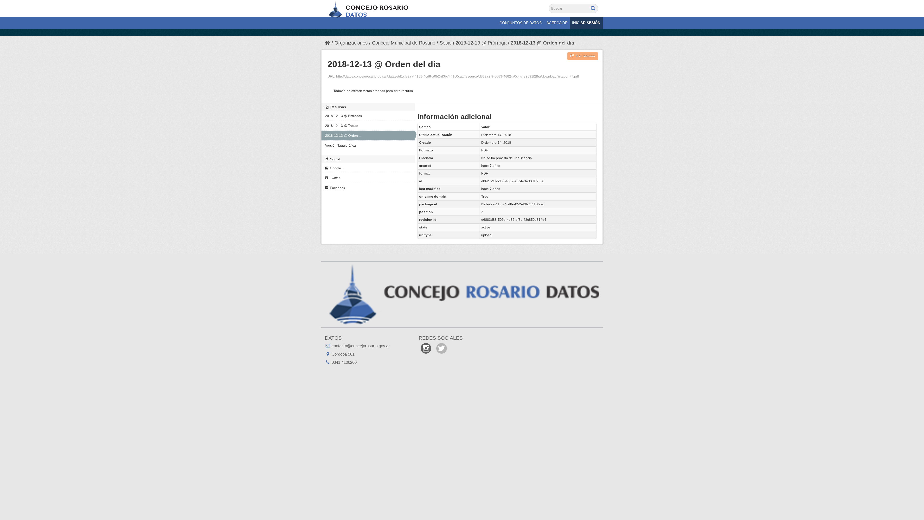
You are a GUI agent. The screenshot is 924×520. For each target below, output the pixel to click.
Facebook (337, 188)
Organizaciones (351, 43)
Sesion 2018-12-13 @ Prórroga (473, 43)
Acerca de (556, 23)
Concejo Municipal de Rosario (403, 43)
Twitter (334, 178)
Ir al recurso (585, 56)
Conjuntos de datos (521, 23)
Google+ (336, 168)
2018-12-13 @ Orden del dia (542, 43)
